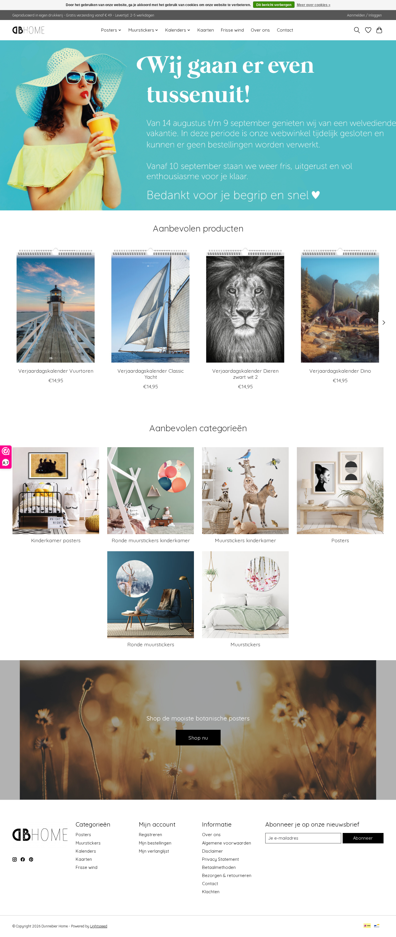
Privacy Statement (220, 859)
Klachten (210, 891)
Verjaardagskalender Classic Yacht (150, 373)
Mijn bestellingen (155, 843)
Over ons (260, 30)
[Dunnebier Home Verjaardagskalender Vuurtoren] (55, 305)
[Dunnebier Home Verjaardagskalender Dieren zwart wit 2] (245, 305)
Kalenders (86, 851)
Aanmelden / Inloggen (364, 15)
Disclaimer (212, 851)
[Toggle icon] (357, 30)
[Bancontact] (376, 926)
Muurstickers (245, 644)
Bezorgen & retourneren (226, 875)
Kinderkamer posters (56, 540)
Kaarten (205, 30)
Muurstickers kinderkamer (245, 540)
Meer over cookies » (313, 5)
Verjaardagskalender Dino (340, 370)
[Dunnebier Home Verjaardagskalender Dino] (340, 305)
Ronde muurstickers (150, 644)
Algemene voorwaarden (226, 843)
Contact (285, 30)
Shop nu (198, 737)
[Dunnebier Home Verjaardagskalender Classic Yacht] (150, 305)
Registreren (150, 834)
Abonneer (363, 838)
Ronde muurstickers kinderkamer (151, 540)
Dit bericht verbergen (273, 5)
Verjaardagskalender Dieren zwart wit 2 (245, 373)
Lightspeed (98, 926)
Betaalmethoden (219, 867)
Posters (340, 540)
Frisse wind (232, 30)
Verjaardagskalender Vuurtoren (55, 370)
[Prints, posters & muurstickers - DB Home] (28, 30)
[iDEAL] (367, 926)
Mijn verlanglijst (154, 851)
